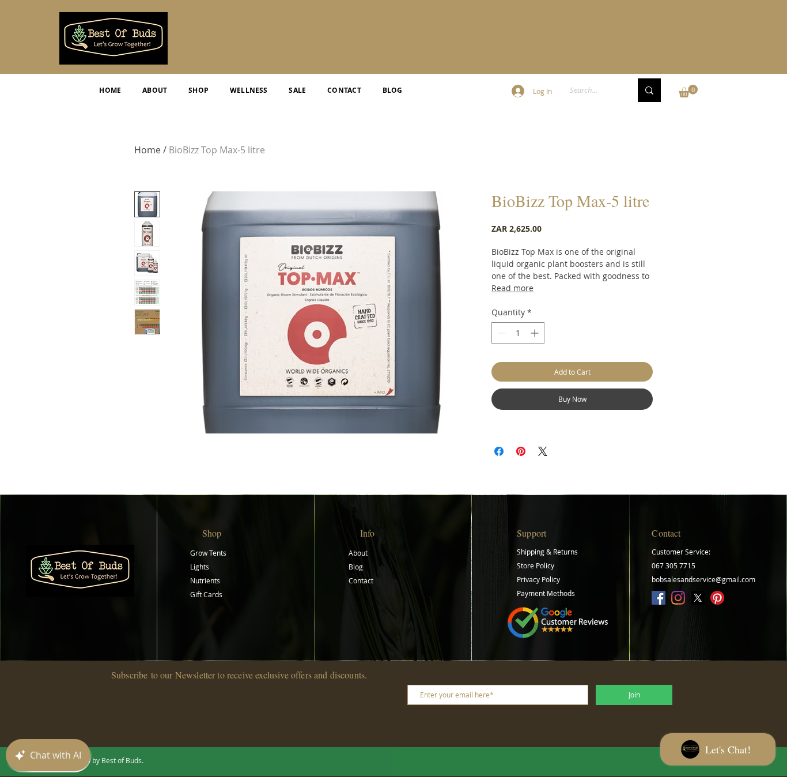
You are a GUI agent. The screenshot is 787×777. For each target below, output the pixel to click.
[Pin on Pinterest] (521, 451)
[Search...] (649, 90)
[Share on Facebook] (499, 451)
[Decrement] (500, 333)
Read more (512, 287)
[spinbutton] (518, 333)
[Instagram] (678, 598)
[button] (688, 91)
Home (147, 150)
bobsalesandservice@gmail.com (703, 579)
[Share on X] (543, 451)
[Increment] (535, 333)
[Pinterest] (717, 598)
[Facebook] (658, 598)
